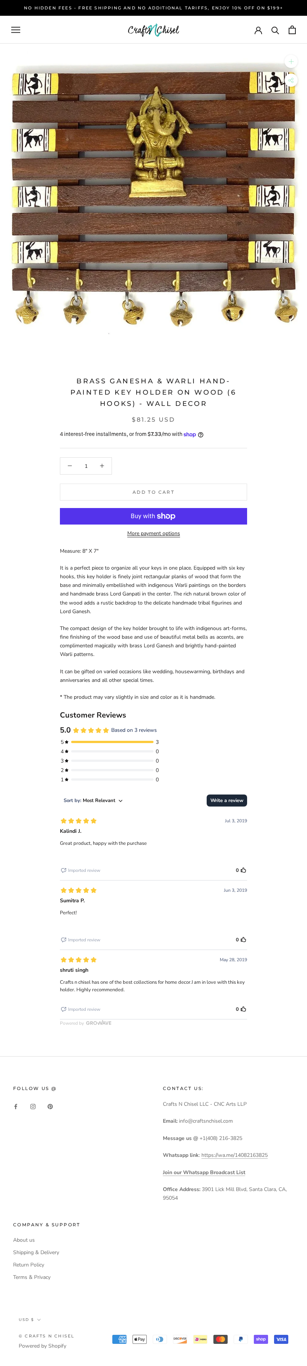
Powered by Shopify (42, 1345)
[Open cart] (292, 30)
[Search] (275, 30)
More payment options (153, 533)
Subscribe (225, 1337)
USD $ (26, 1319)
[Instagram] (33, 1106)
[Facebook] (15, 1106)
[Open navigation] (15, 30)
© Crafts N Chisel (47, 1336)
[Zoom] (291, 61)
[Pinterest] (50, 1106)
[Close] (288, 1214)
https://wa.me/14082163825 (234, 1155)
